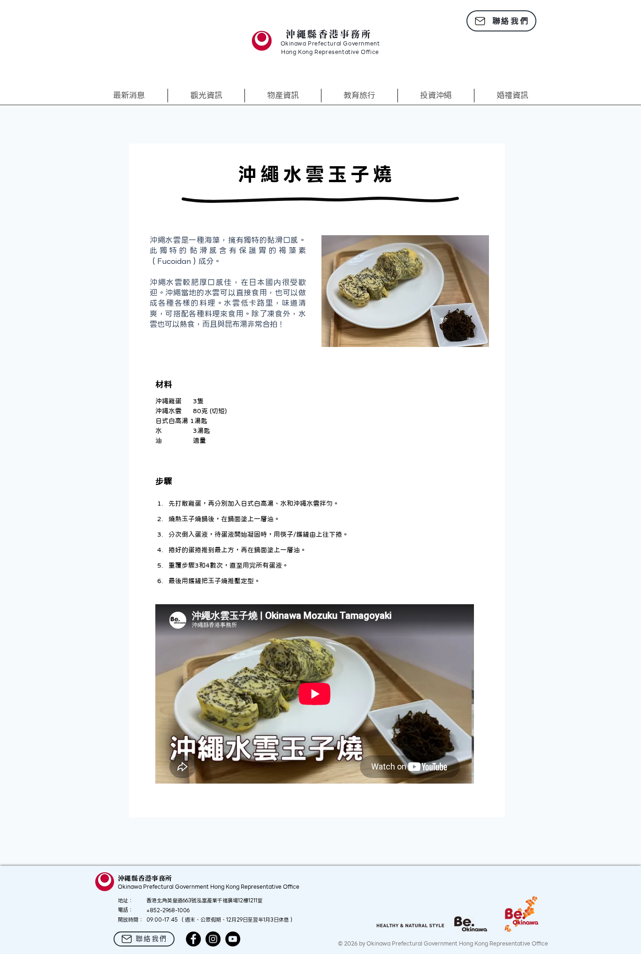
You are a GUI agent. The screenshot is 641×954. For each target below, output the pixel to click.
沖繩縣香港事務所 (329, 33)
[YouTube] (232, 938)
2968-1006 (176, 910)
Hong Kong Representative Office (330, 52)
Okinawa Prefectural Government (330, 44)
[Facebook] (193, 938)
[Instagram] (213, 938)
